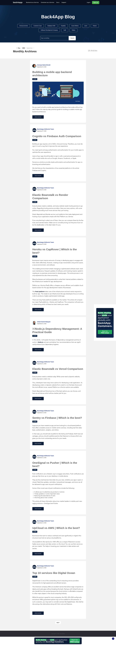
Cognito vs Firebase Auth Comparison (56, 136)
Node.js (40, 342)
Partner (95, 25)
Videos (73, 30)
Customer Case (38, 25)
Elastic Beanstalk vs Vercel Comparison (57, 368)
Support (64, 2)
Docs (57, 2)
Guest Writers (75, 25)
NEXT (58, 622)
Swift (65, 30)
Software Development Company (49, 30)
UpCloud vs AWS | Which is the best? (56, 527)
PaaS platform (40, 291)
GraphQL (63, 25)
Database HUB (51, 25)
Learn (85, 25)
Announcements (23, 25)
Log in (88, 2)
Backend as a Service (32, 2)
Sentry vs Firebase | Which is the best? (57, 417)
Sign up (95, 2)
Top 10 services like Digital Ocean (53, 572)
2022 (23, 48)
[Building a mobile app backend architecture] (58, 93)
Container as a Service (47, 2)
